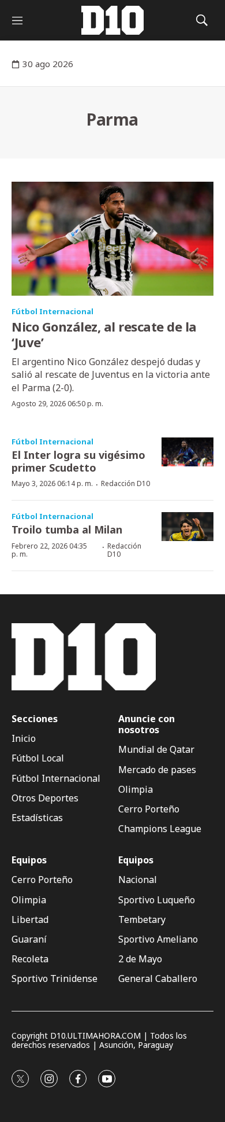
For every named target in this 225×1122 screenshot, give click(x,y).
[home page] (112, 20)
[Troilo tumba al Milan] (187, 527)
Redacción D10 (125, 483)
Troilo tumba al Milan (67, 529)
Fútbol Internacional (52, 311)
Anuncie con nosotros (146, 724)
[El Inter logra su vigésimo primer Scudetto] (187, 452)
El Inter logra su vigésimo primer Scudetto (78, 461)
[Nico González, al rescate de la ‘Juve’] (112, 239)
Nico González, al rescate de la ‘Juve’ (104, 334)
